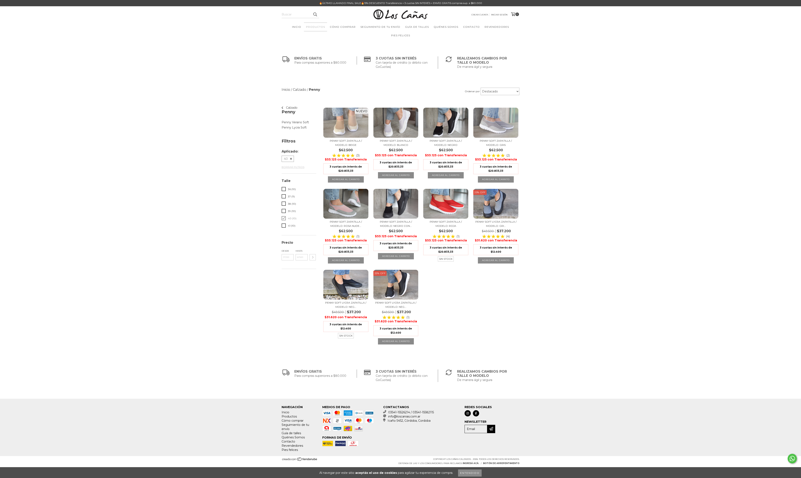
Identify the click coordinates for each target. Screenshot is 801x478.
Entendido (470, 472)
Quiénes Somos (446, 26)
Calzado (291, 108)
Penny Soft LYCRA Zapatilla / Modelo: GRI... (495, 223)
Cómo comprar (343, 26)
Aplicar (313, 257)
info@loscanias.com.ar (404, 416)
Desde (285, 251)
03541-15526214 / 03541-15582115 (411, 412)
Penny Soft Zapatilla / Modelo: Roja (446, 223)
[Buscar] (315, 14)
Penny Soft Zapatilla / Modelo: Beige (346, 142)
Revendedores (497, 26)
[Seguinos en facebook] (476, 413)
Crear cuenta (479, 14)
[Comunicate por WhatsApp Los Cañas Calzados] (792, 458)
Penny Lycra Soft (294, 127)
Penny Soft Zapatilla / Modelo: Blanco (396, 142)
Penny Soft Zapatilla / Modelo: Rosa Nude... (346, 223)
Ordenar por (472, 91)
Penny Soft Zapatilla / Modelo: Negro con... (396, 223)
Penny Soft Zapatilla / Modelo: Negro (446, 142)
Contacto (471, 26)
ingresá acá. (471, 463)
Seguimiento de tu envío (380, 26)
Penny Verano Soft (295, 122)
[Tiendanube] (300, 460)
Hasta (299, 251)
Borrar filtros (293, 167)
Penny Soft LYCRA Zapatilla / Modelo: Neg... (345, 304)
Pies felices (400, 35)
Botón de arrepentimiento (501, 463)
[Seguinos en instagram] (468, 413)
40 (286, 159)
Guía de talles (417, 26)
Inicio (296, 26)
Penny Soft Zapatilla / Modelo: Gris (496, 142)
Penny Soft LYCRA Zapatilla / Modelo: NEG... (395, 304)
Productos (315, 26)
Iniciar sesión (499, 14)
